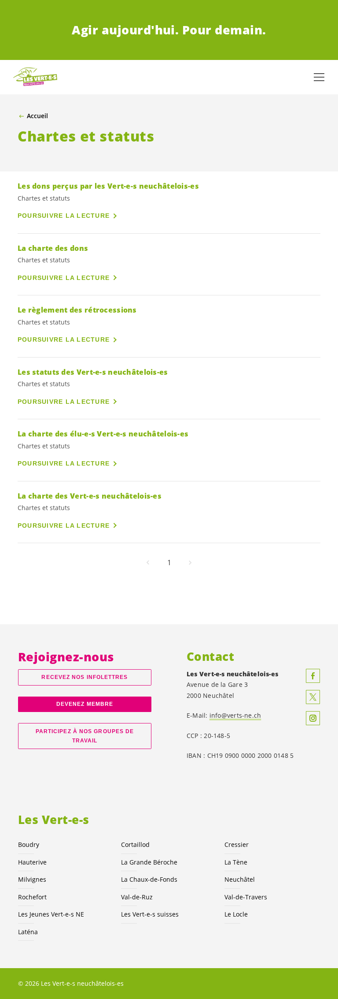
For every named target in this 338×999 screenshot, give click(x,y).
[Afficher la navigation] (319, 77)
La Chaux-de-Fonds (149, 879)
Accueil (37, 116)
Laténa (28, 932)
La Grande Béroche (149, 862)
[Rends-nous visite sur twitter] (313, 697)
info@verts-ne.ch (235, 715)
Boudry (28, 844)
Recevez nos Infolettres (84, 677)
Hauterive (32, 862)
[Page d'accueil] (35, 77)
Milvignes (32, 879)
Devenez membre (84, 704)
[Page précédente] (147, 562)
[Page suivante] (190, 562)
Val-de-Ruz (137, 897)
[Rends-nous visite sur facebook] (313, 676)
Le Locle (236, 914)
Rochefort (32, 897)
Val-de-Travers (245, 897)
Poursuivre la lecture (64, 215)
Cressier (236, 844)
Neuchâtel (239, 879)
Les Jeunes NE (51, 914)
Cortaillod (135, 844)
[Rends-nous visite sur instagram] (313, 718)
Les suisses (150, 914)
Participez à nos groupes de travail (85, 736)
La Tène (235, 862)
